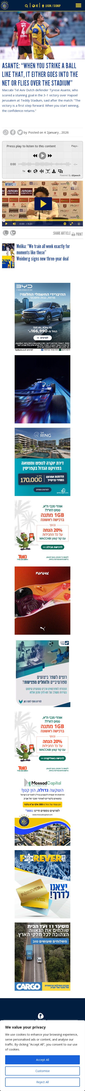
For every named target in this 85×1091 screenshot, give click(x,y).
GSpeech (75, 175)
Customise (42, 1071)
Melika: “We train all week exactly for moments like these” (43, 249)
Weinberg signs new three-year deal (42, 259)
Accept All (42, 1060)
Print (79, 234)
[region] (42, 1055)
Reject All (42, 1082)
